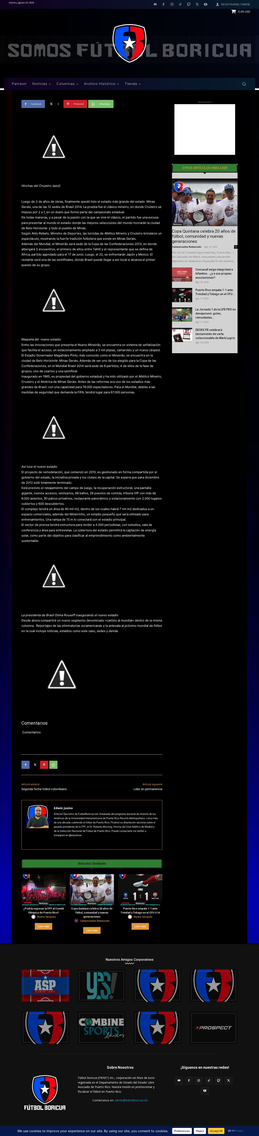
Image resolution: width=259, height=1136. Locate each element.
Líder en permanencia (148, 789)
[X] (197, 4)
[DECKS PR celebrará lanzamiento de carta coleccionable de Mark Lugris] (182, 335)
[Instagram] (172, 4)
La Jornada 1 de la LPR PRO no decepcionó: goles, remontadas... (215, 313)
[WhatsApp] (53, 765)
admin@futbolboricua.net (131, 1100)
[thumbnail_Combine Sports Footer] (101, 1028)
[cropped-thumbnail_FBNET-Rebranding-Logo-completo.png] (214, 985)
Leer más (43, 926)
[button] (244, 84)
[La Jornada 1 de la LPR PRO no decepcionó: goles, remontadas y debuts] (182, 314)
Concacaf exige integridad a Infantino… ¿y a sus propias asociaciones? (214, 273)
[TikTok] (180, 4)
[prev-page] (174, 350)
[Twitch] (189, 4)
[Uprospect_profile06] (214, 1028)
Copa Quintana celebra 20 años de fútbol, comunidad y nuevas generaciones (92, 912)
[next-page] (181, 350)
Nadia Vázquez (46, 916)
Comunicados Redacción (94, 920)
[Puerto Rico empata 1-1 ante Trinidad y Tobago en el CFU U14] (140, 889)
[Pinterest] (44, 765)
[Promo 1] (45, 985)
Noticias (43, 903)
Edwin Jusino (63, 808)
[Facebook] (163, 4)
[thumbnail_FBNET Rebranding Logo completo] (158, 985)
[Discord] (155, 4)
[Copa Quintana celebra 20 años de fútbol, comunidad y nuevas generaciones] (92, 889)
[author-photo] (34, 917)
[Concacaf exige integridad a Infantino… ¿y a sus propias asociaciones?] (182, 274)
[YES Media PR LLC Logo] (101, 985)
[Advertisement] (204, 129)
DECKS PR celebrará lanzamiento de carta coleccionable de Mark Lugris (215, 334)
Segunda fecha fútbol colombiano (44, 789)
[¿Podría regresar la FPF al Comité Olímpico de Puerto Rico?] (43, 889)
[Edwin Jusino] (38, 824)
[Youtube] (205, 4)
